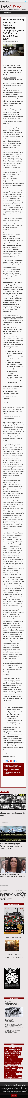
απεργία (7, 1057)
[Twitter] (26, 1)
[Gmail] (12, 760)
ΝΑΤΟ (14, 1051)
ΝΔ (17, 1051)
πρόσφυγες (7, 1073)
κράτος (15, 1070)
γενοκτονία (13, 1059)
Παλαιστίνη (13, 1053)
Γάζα (20, 1047)
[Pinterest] (9, 760)
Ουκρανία (7, 1053)
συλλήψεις (13, 1077)
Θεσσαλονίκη (18, 1049)
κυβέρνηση (7, 1072)
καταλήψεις (7, 1068)
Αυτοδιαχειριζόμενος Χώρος (14, 954)
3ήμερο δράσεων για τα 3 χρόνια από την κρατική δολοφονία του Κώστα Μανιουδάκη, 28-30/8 (13, 813)
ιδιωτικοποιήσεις (9, 1064)
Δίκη (6, 1049)
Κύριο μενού (7, 12)
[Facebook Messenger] (15, 760)
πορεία (19, 1072)
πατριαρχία (14, 1072)
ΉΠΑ (6, 1047)
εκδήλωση (12, 1060)
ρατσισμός (7, 1077)
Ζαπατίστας (11, 1049)
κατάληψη (15, 1066)
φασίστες (20, 1077)
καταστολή (14, 1068)
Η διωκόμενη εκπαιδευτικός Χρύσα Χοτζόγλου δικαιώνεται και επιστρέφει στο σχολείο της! (12, 876)
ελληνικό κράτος (16, 1062)
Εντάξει (14, 1095)
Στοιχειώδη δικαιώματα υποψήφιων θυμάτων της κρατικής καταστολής (12, 1003)
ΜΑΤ (11, 1051)
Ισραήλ (6, 1051)
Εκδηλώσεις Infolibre (13, 904)
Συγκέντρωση (8, 1055)
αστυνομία (7, 1059)
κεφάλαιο (20, 1068)
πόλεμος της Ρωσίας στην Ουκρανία (13, 1075)
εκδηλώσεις (18, 1060)
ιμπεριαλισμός (17, 1064)
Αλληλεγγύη (14, 1047)
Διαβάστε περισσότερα (11, 1033)
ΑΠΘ (10, 1047)
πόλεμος (14, 1073)
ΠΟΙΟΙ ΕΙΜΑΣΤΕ (10, 937)
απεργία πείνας (13, 1057)
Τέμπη (14, 1055)
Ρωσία (18, 1053)
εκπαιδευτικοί (8, 1062)
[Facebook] (24, 1)
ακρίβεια (19, 1055)
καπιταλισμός (8, 1066)
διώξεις (6, 1060)
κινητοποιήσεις (8, 1070)
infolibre (16, 41)
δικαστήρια (20, 1059)
